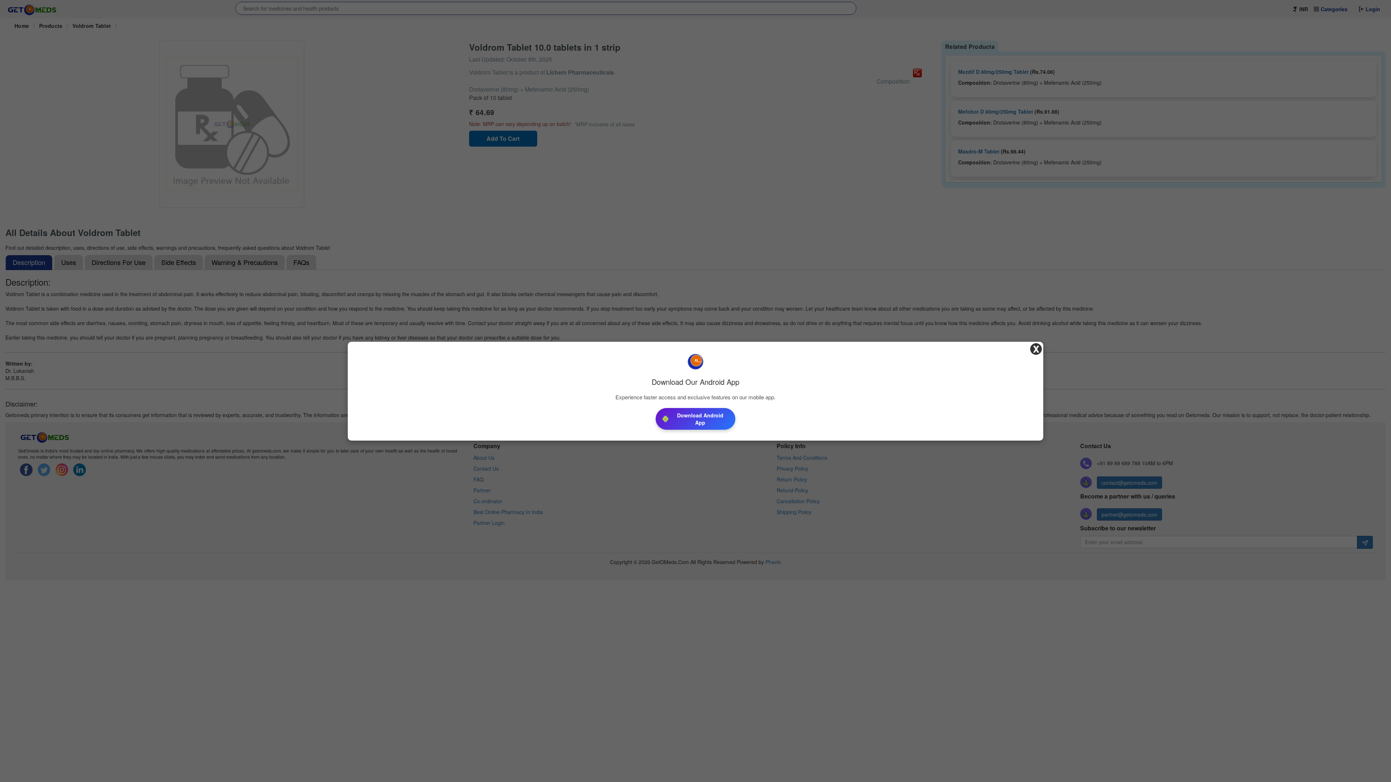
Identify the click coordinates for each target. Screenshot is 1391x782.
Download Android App (700, 419)
